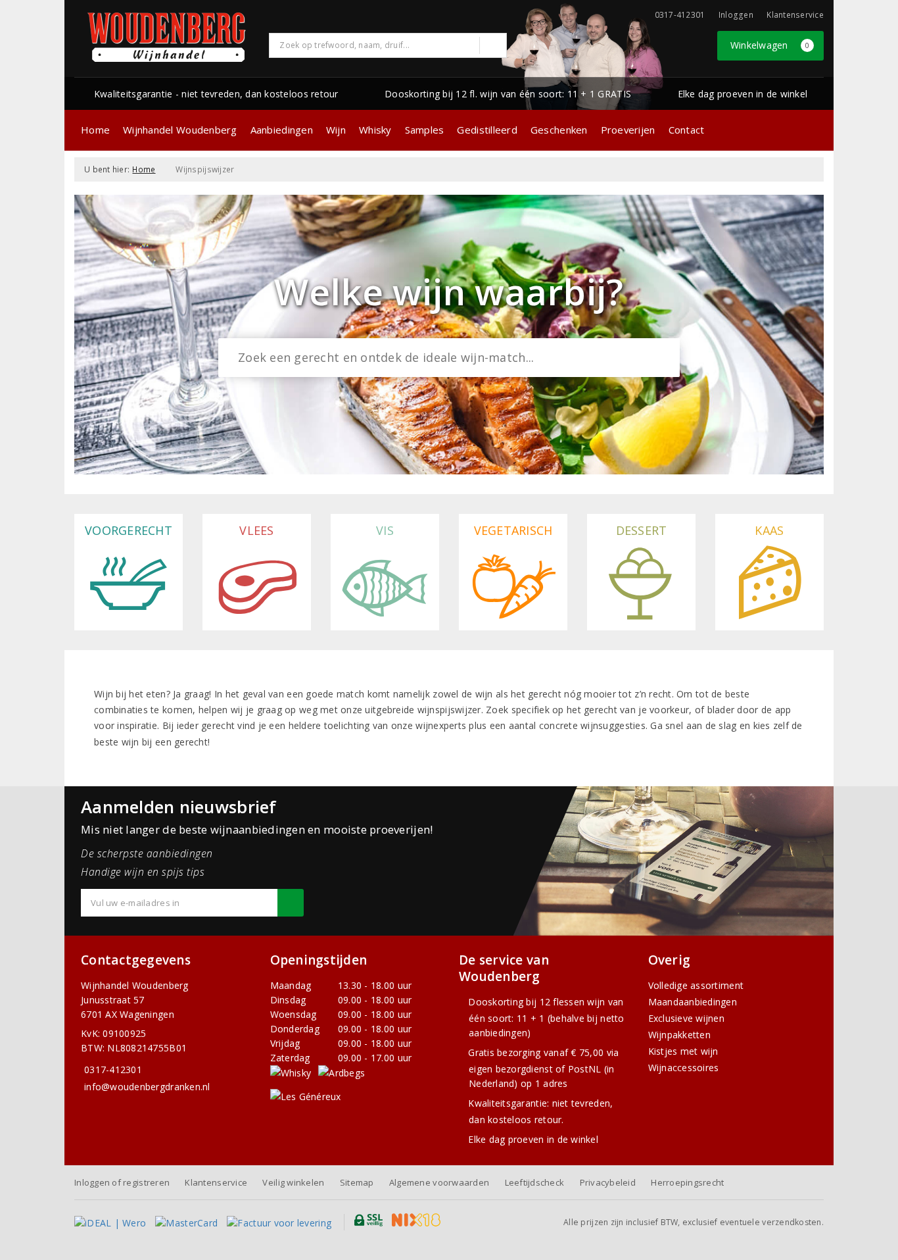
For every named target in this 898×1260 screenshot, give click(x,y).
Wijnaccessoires (683, 1067)
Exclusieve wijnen (686, 1018)
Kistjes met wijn (683, 1051)
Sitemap (357, 1182)
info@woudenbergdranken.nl (147, 1086)
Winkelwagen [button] (770, 45)
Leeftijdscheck (535, 1182)
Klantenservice (795, 14)
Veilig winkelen (293, 1182)
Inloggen (736, 14)
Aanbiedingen (281, 129)
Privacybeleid (608, 1182)
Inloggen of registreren (122, 1182)
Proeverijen (628, 129)
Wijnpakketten (679, 1034)
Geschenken (559, 129)
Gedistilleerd (487, 129)
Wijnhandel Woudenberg (180, 129)
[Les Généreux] (305, 1096)
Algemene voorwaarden (439, 1182)
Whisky (375, 129)
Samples (424, 129)
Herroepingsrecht (687, 1182)
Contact (687, 129)
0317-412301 (113, 1069)
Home (95, 129)
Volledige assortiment (696, 985)
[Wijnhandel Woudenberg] (167, 37)
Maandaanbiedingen (693, 1001)
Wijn (336, 129)
